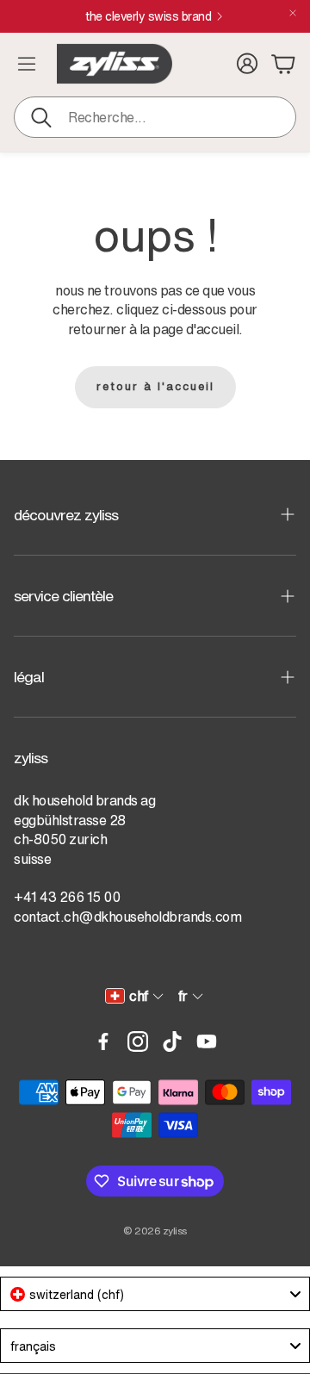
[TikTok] (172, 1041)
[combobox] (155, 1294)
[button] (155, 117)
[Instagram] (137, 1041)
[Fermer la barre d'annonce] (293, 13)
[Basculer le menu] (27, 64)
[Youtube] (206, 1041)
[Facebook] (103, 1041)
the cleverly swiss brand (173, 16)
